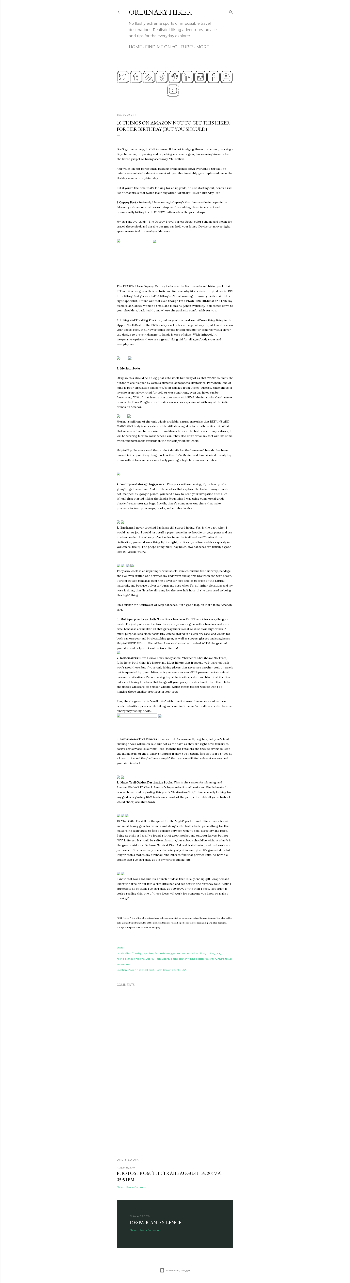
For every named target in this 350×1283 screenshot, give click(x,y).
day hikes (148, 953)
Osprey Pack (153, 958)
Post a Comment (136, 1187)
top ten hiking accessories (193, 958)
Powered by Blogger (178, 1270)
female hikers (162, 953)
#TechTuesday (133, 953)
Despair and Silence (155, 1222)
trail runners (217, 958)
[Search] (230, 11)
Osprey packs (170, 958)
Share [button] (120, 947)
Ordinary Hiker (160, 12)
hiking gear (123, 958)
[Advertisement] (175, 1119)
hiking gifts (137, 958)
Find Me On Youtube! (169, 46)
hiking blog (214, 953)
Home (135, 46)
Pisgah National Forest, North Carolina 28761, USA (157, 969)
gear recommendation (184, 953)
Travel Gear (123, 964)
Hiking (203, 953)
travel (228, 958)
